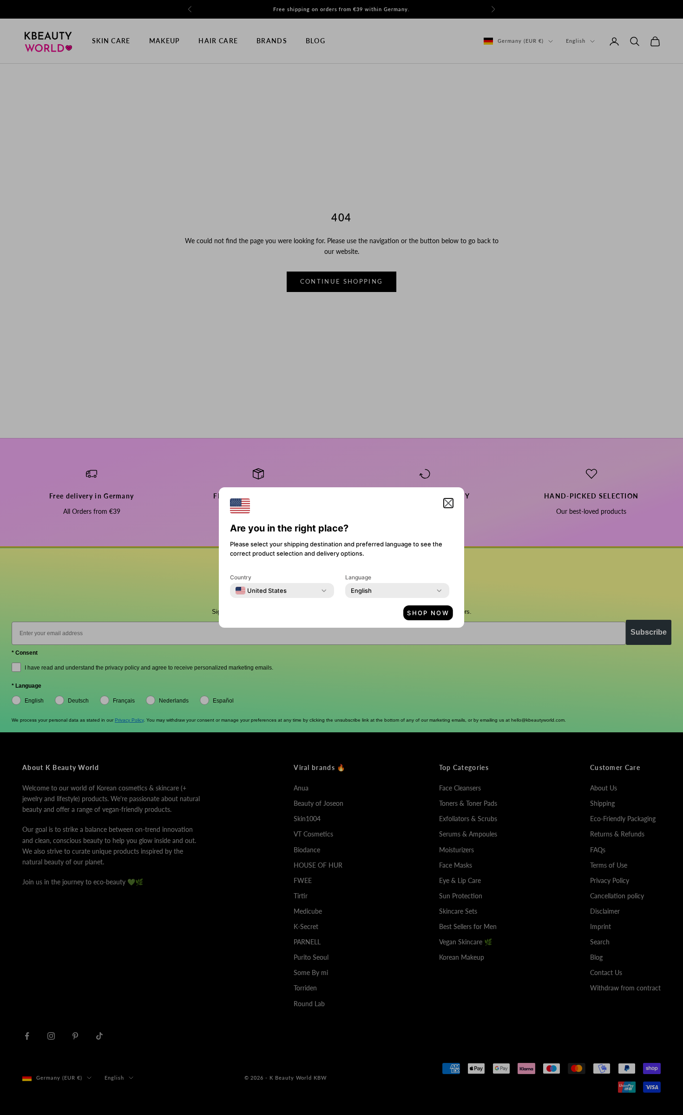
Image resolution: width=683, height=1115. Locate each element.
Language (358, 577)
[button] (448, 503)
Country (240, 577)
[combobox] (261, 590)
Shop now (428, 613)
